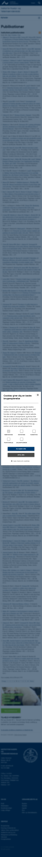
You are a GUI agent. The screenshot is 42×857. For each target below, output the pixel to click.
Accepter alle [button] (21, 449)
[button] (20, 461)
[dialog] (21, 428)
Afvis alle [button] (21, 455)
